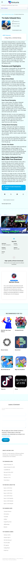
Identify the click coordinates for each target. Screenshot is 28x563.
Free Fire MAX (7, 542)
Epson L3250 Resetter (8, 500)
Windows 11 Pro (7, 477)
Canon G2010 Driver (8, 495)
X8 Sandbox (6, 514)
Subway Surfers (7, 534)
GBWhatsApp (6, 524)
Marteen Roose (14, 282)
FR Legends (6, 545)
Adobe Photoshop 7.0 (8, 464)
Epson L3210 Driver (8, 488)
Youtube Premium (7, 511)
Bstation (5, 527)
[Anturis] (14, 2)
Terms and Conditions (12, 559)
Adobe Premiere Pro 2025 (9, 467)
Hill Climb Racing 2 (8, 540)
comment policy (6, 436)
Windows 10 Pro (7, 474)
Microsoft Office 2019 (8, 472)
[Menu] (2, 2)
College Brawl (7, 547)
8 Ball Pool (6, 550)
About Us (21, 558)
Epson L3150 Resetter (8, 503)
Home (3, 14)
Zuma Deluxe (6, 480)
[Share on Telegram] (17, 194)
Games (9, 14)
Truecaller (6, 516)
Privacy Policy (5, 559)
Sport (13, 14)
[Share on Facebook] (5, 194)
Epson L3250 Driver (8, 493)
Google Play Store (7, 521)
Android (6, 14)
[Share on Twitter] (11, 194)
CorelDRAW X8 (7, 469)
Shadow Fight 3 (7, 537)
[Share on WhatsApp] (23, 194)
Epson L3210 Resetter (8, 498)
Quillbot (5, 519)
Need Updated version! (9, 200)
